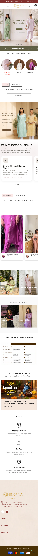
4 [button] (21, 44)
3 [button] (20, 44)
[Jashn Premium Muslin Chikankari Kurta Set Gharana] (19, 64)
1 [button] (16, 44)
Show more (18, 95)
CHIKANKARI (16, 85)
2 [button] (18, 44)
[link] (19, 353)
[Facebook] (2, 511)
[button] (35, 68)
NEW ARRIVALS (20, 195)
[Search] (8, 6)
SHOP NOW (5, 292)
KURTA (19, 72)
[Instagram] (7, 511)
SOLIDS (5, 85)
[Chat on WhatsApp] (33, 552)
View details (8, 406)
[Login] (30, 6)
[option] (19, 27)
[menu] (2, 6)
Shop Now (5, 325)
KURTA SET (31, 72)
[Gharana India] (7, 64)
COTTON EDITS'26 (7, 73)
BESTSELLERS (7, 195)
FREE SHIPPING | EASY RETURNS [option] (19, 1)
